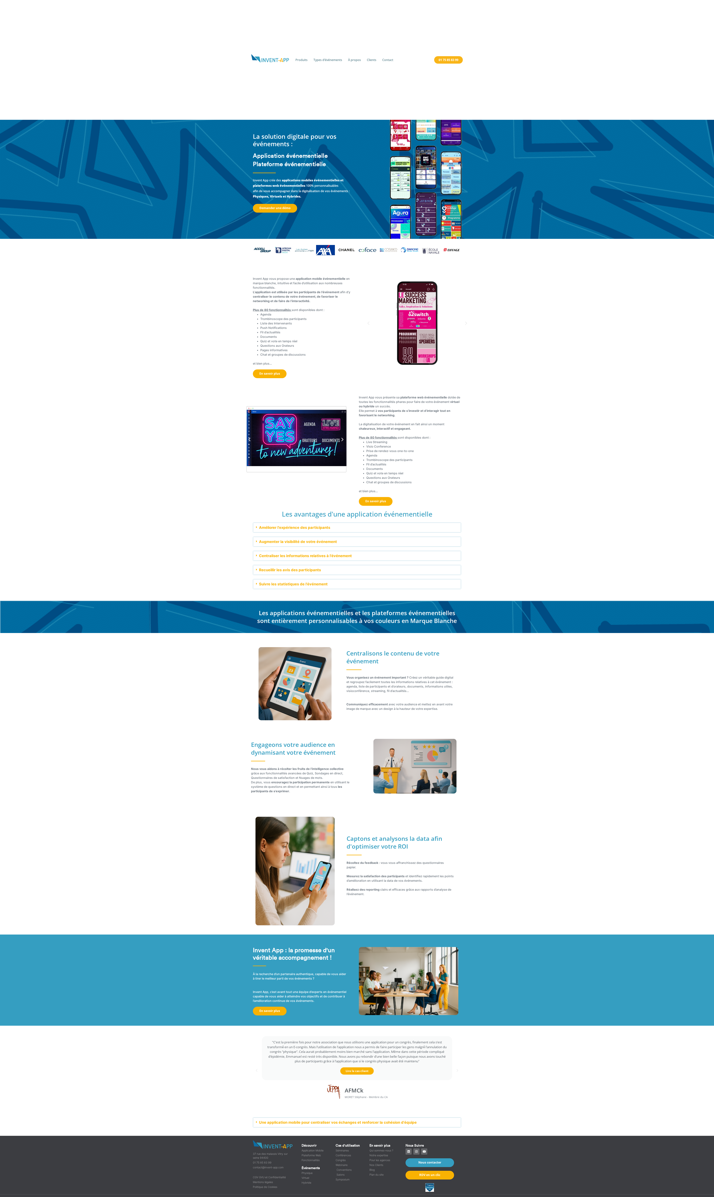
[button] (368, 323)
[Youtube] (424, 1151)
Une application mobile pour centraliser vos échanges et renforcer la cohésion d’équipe (338, 1122)
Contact (387, 60)
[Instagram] (416, 1151)
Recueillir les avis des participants (290, 570)
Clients (371, 60)
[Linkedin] (409, 1151)
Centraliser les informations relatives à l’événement (305, 556)
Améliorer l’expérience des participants (294, 527)
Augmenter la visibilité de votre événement (298, 541)
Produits (301, 60)
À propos (354, 60)
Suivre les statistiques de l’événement (293, 584)
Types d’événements (327, 60)
